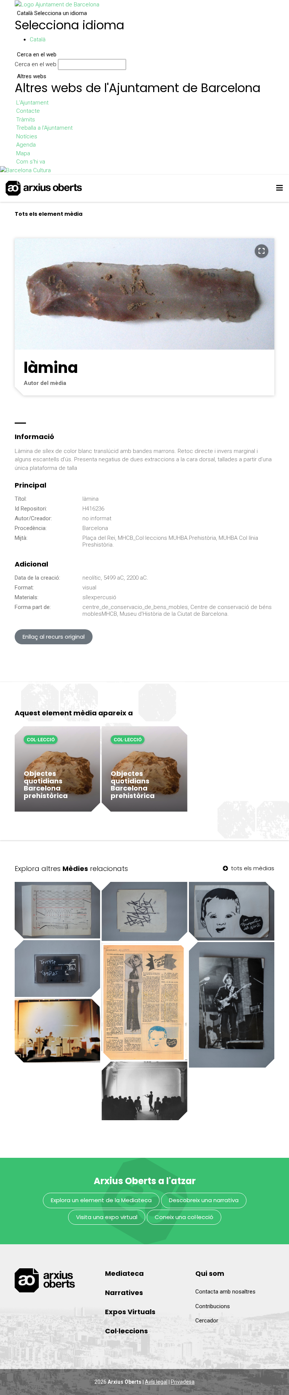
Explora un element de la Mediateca (101, 1200)
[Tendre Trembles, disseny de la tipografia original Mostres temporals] (144, 911)
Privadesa (183, 1382)
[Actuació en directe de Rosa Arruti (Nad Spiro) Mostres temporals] (231, 1005)
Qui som (209, 1273)
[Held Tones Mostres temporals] (144, 1091)
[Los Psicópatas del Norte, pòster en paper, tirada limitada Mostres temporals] (231, 911)
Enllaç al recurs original (54, 637)
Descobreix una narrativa (204, 1200)
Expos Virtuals (130, 1311)
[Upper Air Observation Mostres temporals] (57, 1030)
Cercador (206, 1320)
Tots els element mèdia (48, 214)
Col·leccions (126, 1331)
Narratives (124, 1292)
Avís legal (156, 1382)
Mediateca (124, 1273)
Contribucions (212, 1306)
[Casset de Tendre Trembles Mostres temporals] (57, 968)
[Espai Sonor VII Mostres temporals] (57, 910)
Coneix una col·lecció (184, 1217)
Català (52, 13)
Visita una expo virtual (106, 1217)
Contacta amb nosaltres (225, 1291)
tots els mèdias (252, 868)
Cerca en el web (35, 64)
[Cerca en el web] (130, 66)
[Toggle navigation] (279, 188)
